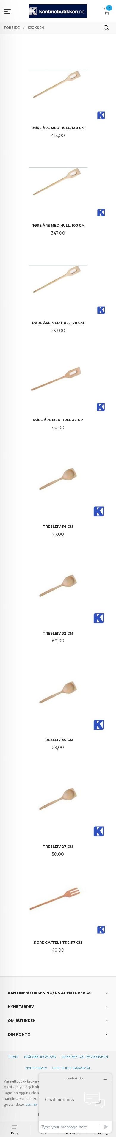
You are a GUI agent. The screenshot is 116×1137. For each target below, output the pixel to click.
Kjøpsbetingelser (40, 1057)
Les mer (32, 1104)
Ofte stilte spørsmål (71, 1068)
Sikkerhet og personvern (84, 1057)
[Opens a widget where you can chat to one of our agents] (75, 1103)
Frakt (13, 1057)
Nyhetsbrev (36, 1068)
